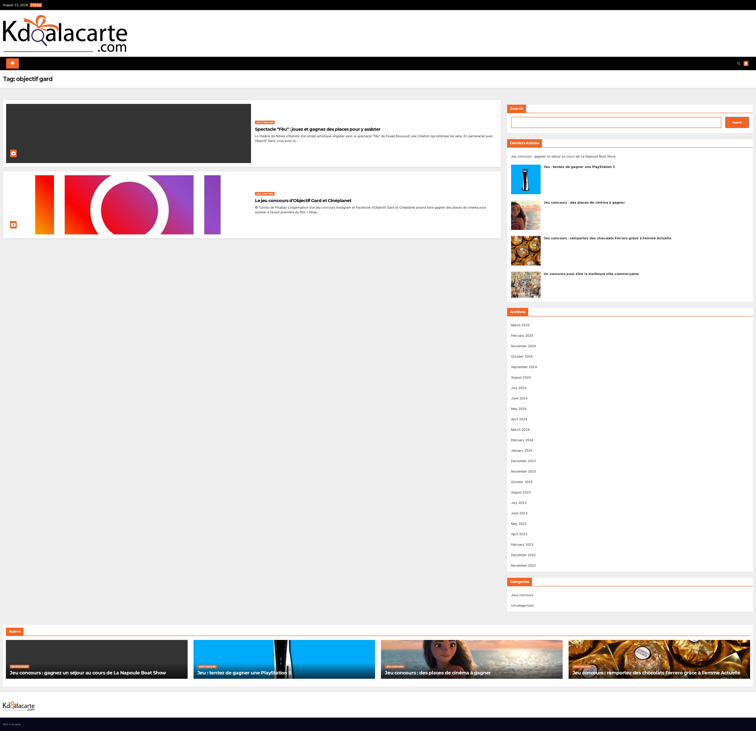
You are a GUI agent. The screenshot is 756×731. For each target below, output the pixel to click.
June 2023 (519, 513)
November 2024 (523, 346)
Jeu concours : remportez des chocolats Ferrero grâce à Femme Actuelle (607, 238)
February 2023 (522, 544)
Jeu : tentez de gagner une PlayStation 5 (579, 167)
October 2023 (522, 482)
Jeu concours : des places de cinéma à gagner (584, 202)
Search (516, 108)
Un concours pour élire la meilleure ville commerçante (591, 274)
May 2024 (519, 409)
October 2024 (522, 356)
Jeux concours (264, 122)
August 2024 (521, 377)
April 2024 (519, 419)
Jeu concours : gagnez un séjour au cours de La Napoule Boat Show (563, 156)
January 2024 (521, 450)
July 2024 (518, 388)
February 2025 (522, 336)
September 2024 (524, 367)
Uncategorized (522, 605)
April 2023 (519, 534)
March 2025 (520, 325)
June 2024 (519, 398)
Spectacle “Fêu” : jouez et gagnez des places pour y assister (317, 129)
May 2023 (519, 524)
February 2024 (522, 440)
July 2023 (518, 503)
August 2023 (521, 492)
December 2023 (523, 461)
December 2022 (523, 555)
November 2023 (523, 471)
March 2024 (520, 430)
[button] (738, 63)
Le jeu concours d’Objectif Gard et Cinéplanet (303, 200)
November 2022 (523, 565)
